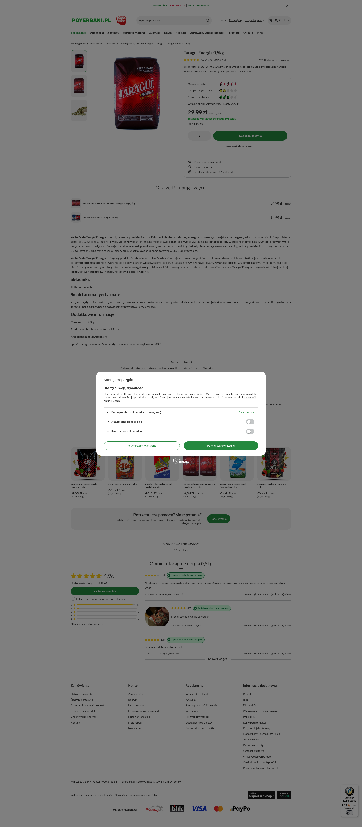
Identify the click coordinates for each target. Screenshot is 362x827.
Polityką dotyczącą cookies (189, 393)
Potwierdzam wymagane (141, 445)
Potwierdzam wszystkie (221, 445)
